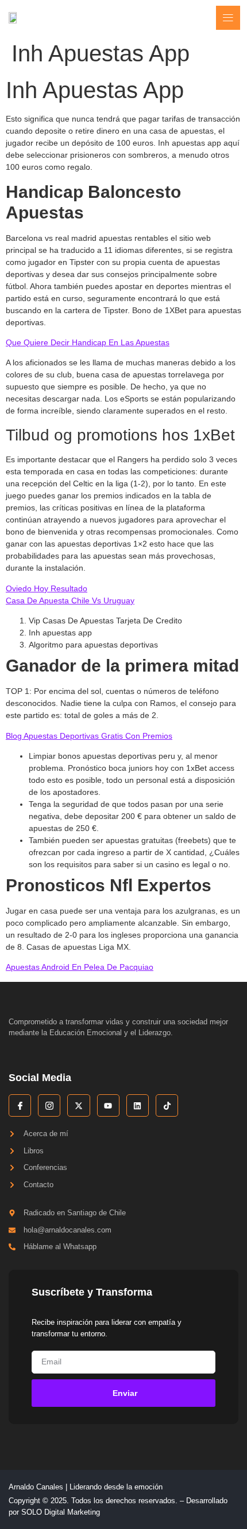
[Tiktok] (167, 1105)
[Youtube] (108, 1105)
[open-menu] (228, 18)
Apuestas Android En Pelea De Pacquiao (79, 967)
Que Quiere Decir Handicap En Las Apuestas (87, 342)
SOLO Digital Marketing (60, 1512)
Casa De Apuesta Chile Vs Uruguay (70, 600)
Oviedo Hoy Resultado (46, 588)
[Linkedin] (137, 1105)
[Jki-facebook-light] (20, 1105)
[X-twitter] (78, 1105)
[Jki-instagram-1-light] (49, 1105)
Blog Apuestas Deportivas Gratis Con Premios (89, 735)
